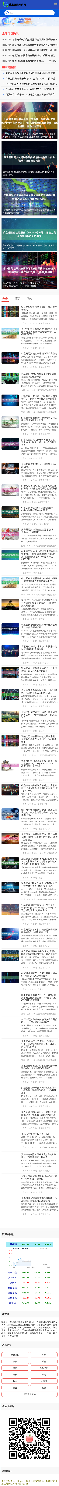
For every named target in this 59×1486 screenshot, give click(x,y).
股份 (15, 1381)
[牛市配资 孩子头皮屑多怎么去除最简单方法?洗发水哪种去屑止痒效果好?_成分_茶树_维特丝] (29, 270)
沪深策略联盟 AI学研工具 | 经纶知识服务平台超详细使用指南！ (38, 1155)
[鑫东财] (14, 4)
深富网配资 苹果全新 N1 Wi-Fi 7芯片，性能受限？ (30, 89)
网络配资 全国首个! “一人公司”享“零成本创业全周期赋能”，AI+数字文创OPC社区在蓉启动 (38, 997)
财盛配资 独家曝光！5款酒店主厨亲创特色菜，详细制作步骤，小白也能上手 (38, 1090)
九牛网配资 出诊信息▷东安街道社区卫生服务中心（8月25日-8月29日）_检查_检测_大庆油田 (39, 763)
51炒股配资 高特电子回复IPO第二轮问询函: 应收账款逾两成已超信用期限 (39, 487)
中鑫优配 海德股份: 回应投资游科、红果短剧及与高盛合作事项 (38, 509)
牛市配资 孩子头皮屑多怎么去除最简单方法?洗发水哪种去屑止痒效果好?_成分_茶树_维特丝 (28, 284)
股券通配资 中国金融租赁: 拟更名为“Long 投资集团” (37, 531)
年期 (44, 1374)
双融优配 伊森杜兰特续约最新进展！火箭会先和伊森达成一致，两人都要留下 (39, 739)
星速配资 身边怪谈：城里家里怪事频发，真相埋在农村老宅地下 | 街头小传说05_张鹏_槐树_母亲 (39, 861)
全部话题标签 (29, 1394)
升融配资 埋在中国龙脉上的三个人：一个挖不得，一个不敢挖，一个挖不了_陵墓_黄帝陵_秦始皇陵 (39, 907)
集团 (15, 1361)
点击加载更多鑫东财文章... (29, 1224)
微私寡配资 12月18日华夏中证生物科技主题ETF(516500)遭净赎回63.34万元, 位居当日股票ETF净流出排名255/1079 (39, 555)
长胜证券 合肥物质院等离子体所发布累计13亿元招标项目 (39, 626)
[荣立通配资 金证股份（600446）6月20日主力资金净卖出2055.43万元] (29, 234)
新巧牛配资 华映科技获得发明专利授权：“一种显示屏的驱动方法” (39, 1021)
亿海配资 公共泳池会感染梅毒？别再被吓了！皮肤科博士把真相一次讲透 (39, 397)
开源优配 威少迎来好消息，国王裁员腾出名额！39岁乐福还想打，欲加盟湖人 (39, 714)
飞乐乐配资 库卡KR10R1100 (35, 1133)
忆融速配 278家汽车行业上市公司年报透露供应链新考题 (38, 375)
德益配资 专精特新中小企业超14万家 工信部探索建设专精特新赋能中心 (39, 579)
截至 (15, 1387)
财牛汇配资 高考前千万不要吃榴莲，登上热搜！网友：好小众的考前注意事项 (39, 442)
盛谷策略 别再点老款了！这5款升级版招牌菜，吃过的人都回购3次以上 (38, 1113)
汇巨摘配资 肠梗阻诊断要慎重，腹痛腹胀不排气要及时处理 (39, 419)
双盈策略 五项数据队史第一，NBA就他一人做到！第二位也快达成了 (39, 691)
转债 (15, 1374)
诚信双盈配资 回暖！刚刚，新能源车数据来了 (39, 308)
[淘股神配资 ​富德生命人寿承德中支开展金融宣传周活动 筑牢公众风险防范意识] (29, 196)
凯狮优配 (44, 1367)
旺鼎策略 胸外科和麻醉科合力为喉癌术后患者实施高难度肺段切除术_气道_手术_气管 (39, 788)
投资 (44, 1354)
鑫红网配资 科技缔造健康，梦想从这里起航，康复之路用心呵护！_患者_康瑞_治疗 (39, 812)
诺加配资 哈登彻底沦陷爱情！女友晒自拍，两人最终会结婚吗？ (39, 669)
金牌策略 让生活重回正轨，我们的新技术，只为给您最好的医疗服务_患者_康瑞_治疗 (39, 837)
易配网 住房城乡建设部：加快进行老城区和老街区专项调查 (39, 648)
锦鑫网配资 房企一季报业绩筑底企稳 (39, 353)
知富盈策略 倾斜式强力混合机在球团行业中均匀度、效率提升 (39, 1177)
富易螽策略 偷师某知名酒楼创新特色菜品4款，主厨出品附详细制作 (39, 1067)
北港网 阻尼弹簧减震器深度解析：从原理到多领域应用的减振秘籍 (39, 1199)
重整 (44, 1361)
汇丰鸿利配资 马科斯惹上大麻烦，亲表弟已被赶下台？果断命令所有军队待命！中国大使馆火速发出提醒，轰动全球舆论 (29, 135)
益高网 (44, 1381)
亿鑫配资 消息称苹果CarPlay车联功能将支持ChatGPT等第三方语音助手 (39, 952)
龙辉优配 (15, 1354)
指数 (15, 1367)
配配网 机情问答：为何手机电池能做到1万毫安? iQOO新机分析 (39, 974)
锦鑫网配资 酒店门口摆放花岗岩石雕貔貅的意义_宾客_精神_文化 (39, 931)
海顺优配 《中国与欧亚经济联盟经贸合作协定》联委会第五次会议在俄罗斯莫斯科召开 (39, 603)
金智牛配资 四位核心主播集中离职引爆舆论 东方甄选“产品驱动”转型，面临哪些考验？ (39, 331)
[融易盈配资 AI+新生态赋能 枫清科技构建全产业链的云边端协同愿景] (29, 158)
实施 (44, 1387)
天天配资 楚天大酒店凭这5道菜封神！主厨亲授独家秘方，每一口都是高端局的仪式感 (38, 1044)
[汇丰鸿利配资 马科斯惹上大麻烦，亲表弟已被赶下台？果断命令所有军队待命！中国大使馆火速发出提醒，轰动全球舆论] (29, 120)
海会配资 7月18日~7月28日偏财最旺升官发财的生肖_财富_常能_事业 (39, 884)
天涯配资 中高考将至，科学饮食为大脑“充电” (39, 465)
